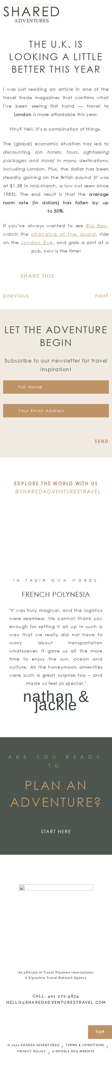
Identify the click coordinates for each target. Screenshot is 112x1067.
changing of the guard (63, 234)
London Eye (37, 242)
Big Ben (96, 225)
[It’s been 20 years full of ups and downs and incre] (14, 539)
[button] (62, 276)
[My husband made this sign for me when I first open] (42, 539)
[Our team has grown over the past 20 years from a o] (98, 539)
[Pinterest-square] (65, 509)
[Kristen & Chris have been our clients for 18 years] (70, 539)
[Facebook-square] (46, 509)
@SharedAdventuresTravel (58, 491)
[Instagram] (56, 509)
